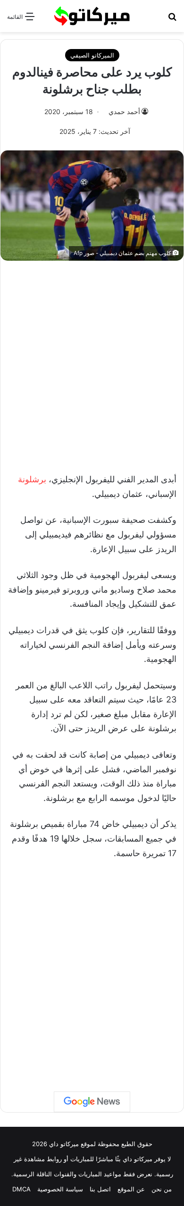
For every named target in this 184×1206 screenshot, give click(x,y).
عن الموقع (131, 1189)
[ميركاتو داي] (92, 16)
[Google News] (92, 1101)
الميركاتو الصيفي (92, 55)
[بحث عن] (172, 19)
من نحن (161, 1189)
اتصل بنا (100, 1189)
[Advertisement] (92, 362)
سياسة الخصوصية (60, 1189)
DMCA (21, 1189)
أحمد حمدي (124, 111)
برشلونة (32, 479)
